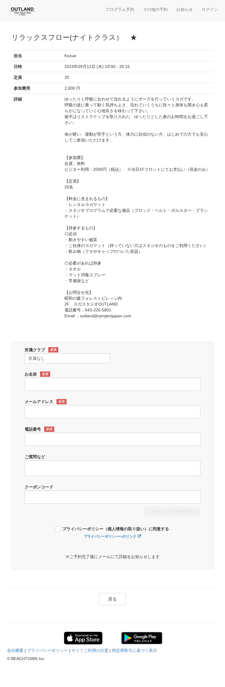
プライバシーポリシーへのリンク (110, 536)
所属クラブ (41, 350)
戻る (112, 598)
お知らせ (184, 9)
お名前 (36, 374)
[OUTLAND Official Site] (35, 11)
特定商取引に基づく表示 (134, 650)
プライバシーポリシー (47, 650)
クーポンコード (39, 487)
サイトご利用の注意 (89, 650)
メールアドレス (45, 402)
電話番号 (38, 429)
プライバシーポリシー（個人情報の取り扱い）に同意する (115, 529)
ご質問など (35, 457)
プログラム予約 (119, 9)
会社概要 (15, 650)
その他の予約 (155, 9)
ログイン (210, 9)
